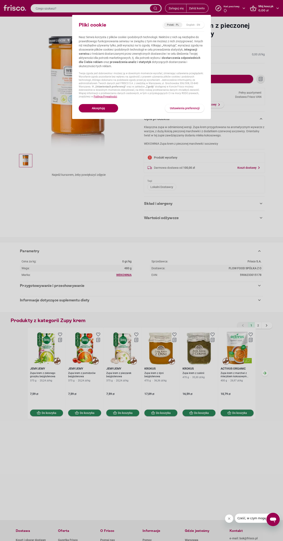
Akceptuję (98, 108)
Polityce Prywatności (105, 96)
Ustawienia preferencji (185, 108)
